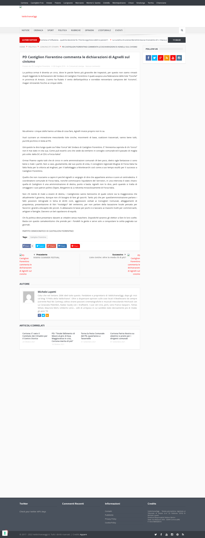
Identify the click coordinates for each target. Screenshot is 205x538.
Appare (83, 534)
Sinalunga (140, 3)
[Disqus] (80, 388)
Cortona (24, 3)
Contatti (108, 511)
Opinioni (89, 30)
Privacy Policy (110, 519)
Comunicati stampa (76, 66)
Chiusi (131, 3)
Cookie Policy (110, 522)
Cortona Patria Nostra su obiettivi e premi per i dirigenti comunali (122, 336)
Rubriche (76, 30)
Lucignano (68, 3)
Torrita (151, 3)
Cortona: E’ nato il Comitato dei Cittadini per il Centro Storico (34, 336)
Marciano (79, 3)
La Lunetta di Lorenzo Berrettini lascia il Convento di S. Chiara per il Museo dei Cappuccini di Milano (145, 40)
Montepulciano (119, 3)
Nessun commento (92, 66)
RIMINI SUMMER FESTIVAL (46, 257)
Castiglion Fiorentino (38, 237)
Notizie (26, 30)
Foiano (58, 3)
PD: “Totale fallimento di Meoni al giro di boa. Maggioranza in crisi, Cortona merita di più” (63, 337)
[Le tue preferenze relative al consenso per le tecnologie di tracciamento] (5, 533)
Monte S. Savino (93, 3)
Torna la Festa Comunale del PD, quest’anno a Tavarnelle (92, 336)
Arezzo (49, 3)
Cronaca (38, 30)
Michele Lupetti (47, 291)
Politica (62, 30)
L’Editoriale (104, 30)
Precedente (41, 254)
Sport (50, 30)
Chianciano (161, 3)
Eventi (119, 30)
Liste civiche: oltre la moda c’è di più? (107, 257)
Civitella (106, 3)
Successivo (117, 254)
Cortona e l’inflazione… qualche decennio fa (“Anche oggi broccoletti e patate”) (64, 40)
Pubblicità (109, 515)
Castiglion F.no (37, 3)
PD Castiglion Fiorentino (41, 66)
